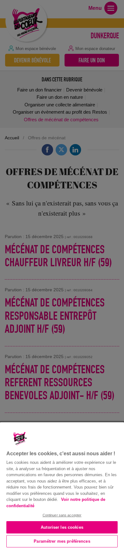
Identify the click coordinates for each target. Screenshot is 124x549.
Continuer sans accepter (62, 515)
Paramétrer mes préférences (62, 541)
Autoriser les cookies (62, 527)
